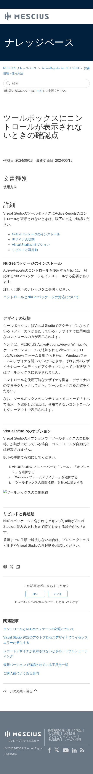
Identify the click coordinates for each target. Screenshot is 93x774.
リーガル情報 (72, 739)
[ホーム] (27, 16)
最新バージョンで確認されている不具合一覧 (35, 664)
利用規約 (54, 739)
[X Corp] (11, 567)
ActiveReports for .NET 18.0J (60, 68)
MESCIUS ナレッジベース (20, 68)
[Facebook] (5, 567)
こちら (38, 90)
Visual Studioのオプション (31, 244)
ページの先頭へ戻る (18, 691)
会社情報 (54, 733)
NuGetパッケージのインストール (36, 234)
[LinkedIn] (18, 567)
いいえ (58, 593)
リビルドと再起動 (25, 250)
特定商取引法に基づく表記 (65, 730)
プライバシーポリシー (62, 736)
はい (35, 593)
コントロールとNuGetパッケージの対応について (41, 297)
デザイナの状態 (23, 239)
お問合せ (69, 733)
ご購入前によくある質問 (21, 673)
